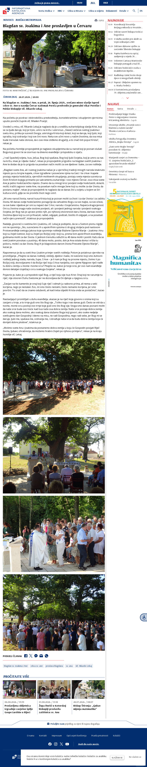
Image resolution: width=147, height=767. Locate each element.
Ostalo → (132, 108)
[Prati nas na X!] (61, 744)
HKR (105, 2)
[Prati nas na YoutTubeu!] (67, 744)
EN (141, 10)
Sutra (120, 108)
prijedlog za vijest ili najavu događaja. (75, 723)
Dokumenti (111, 10)
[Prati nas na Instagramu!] (55, 744)
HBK (60, 10)
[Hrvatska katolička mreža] (18, 757)
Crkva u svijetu (96, 10)
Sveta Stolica (45, 10)
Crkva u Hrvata (75, 10)
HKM (79, 2)
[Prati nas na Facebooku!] (50, 744)
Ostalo (122, 10)
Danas (110, 108)
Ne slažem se (135, 756)
